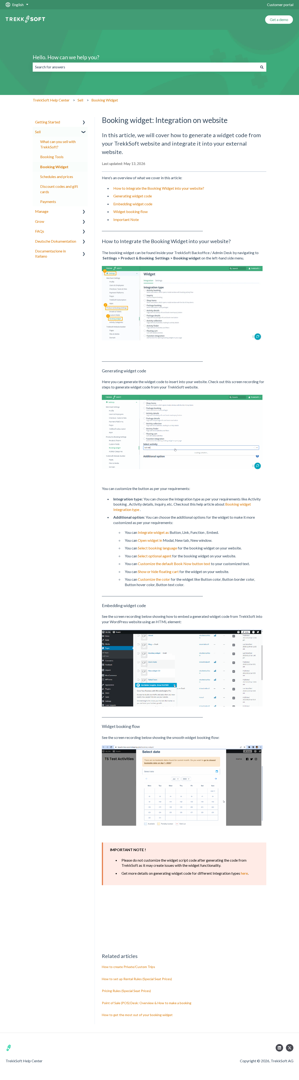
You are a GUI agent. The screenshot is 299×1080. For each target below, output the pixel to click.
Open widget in (150, 540)
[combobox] (145, 67)
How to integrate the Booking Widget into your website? (158, 188)
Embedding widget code (132, 204)
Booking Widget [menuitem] (54, 166)
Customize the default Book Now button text (174, 563)
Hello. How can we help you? (66, 57)
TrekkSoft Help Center (51, 100)
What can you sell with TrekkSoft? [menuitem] (58, 144)
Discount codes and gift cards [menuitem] (59, 189)
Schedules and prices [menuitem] (56, 176)
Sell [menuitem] (38, 131)
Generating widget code (132, 196)
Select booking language (157, 548)
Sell (80, 100)
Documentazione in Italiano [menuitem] (50, 253)
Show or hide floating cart (158, 571)
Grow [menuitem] (39, 221)
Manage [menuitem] (41, 211)
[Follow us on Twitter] (289, 1048)
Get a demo (279, 19)
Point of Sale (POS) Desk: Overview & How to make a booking (146, 1003)
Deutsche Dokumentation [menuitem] (55, 241)
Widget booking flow (130, 211)
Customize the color (154, 579)
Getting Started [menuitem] (47, 122)
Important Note (126, 219)
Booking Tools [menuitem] (52, 156)
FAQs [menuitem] (39, 231)
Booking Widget (104, 100)
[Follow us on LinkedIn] (279, 1048)
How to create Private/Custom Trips (128, 967)
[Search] (261, 67)
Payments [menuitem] (48, 201)
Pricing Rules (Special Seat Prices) (126, 991)
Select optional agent (154, 556)
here (244, 873)
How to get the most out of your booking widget (137, 1015)
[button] (84, 122)
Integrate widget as (153, 532)
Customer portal (280, 4)
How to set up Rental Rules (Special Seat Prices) (137, 979)
